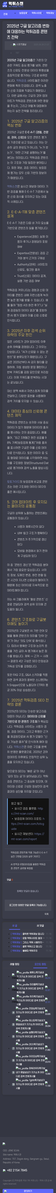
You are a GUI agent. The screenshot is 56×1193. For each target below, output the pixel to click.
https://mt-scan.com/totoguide (27, 824)
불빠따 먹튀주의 (24, 951)
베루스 (32, 972)
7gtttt (31, 1080)
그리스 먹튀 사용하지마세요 (28, 942)
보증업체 (23, 13)
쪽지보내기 (39, 996)
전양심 (31, 1008)
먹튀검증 (21, 80)
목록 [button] (46, 914)
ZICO (31, 1044)
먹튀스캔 (12, 186)
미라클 (32, 984)
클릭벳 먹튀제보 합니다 (27, 934)
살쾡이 (31, 1032)
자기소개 (23, 976)
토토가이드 (13, 481)
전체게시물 (26, 1028)
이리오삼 (32, 1056)
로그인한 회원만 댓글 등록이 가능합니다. (28, 905)
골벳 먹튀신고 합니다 (26, 946)
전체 (7, 14)
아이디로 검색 (34, 976)
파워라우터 (33, 1068)
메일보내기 (21, 1024)
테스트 (31, 1020)
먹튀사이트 (37, 13)
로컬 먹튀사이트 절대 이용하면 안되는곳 (28, 938)
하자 (31, 996)
